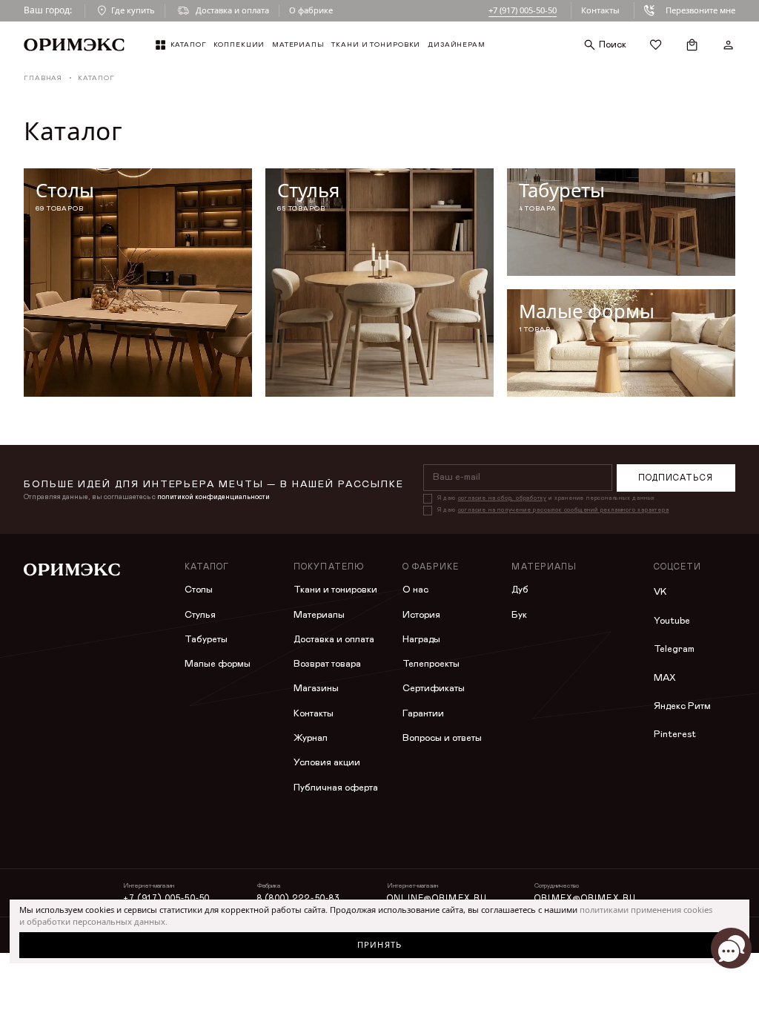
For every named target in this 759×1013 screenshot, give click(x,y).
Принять (379, 944)
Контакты (600, 10)
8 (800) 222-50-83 (298, 898)
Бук (519, 615)
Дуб (519, 590)
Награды (421, 639)
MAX (665, 678)
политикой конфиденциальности (213, 497)
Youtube (672, 621)
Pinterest (675, 734)
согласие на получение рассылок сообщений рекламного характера (563, 510)
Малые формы (218, 664)
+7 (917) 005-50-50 (522, 10)
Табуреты (206, 639)
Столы (199, 590)
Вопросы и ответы (442, 738)
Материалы (319, 615)
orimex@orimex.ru (585, 898)
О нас (415, 590)
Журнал (311, 738)
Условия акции (327, 763)
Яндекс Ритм (682, 706)
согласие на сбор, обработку (502, 498)
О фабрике (311, 10)
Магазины (316, 688)
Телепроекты (431, 664)
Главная (43, 78)
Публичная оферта (336, 788)
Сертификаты (433, 688)
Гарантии (423, 714)
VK (660, 592)
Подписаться (675, 478)
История (421, 615)
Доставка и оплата (334, 639)
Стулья (200, 615)
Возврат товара (327, 664)
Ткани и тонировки (335, 590)
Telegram (674, 649)
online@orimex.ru (437, 898)
